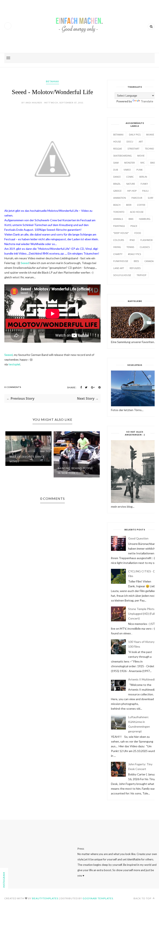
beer (128, 204)
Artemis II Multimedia (142, 679)
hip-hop (132, 190)
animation (119, 197)
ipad (132, 240)
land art (118, 268)
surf (150, 197)
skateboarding (122, 155)
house (117, 141)
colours (118, 240)
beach (116, 204)
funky (144, 183)
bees (136, 261)
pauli (145, 190)
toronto (118, 211)
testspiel (14, 364)
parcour (136, 197)
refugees (135, 268)
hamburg (144, 218)
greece (117, 190)
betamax (52, 81)
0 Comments (12, 387)
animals (118, 218)
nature (130, 183)
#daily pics (134, 254)
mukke (150, 134)
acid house (136, 211)
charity (117, 254)
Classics (145, 247)
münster (129, 162)
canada (149, 261)
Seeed (25, 263)
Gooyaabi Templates (98, 898)
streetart (133, 148)
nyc (142, 162)
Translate (147, 101)
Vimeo (127, 169)
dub (115, 169)
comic (130, 176)
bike (152, 162)
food (137, 232)
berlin (143, 176)
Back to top (143, 898)
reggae (117, 148)
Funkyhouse (120, 261)
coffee (141, 204)
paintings (119, 225)
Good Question (138, 538)
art (141, 141)
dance (117, 176)
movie (141, 155)
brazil (117, 183)
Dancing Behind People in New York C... (75, 470)
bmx (131, 218)
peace (133, 225)
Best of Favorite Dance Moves (27, 459)
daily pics (135, 134)
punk (139, 169)
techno (149, 148)
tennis (130, 247)
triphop (141, 275)
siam (116, 162)
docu (129, 141)
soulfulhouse (122, 275)
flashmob (146, 240)
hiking (117, 247)
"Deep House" (121, 232)
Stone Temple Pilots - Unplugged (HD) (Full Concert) (142, 613)
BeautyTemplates (45, 898)
